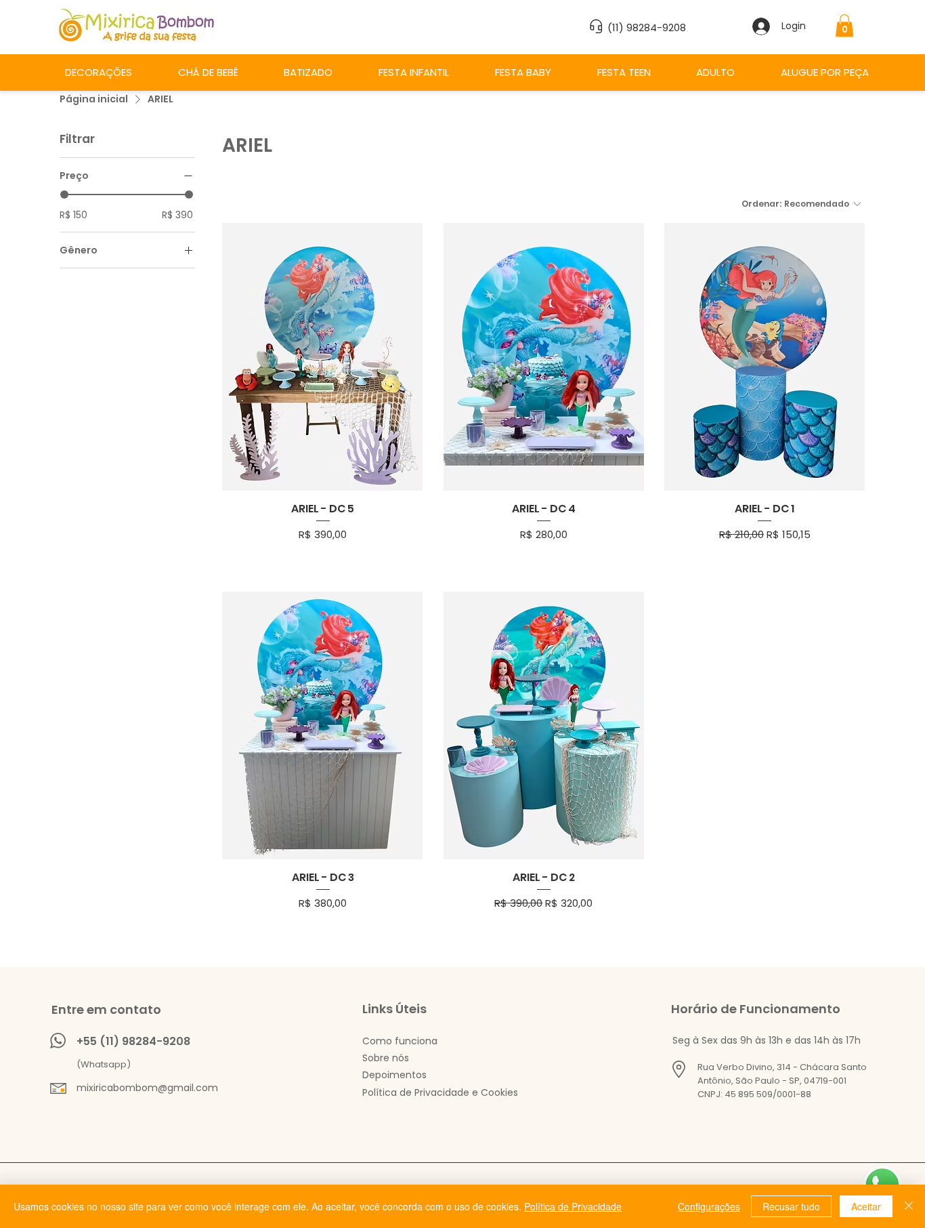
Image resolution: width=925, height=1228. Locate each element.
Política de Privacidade (573, 1206)
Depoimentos (394, 1075)
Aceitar (866, 1206)
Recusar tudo (791, 1206)
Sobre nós (385, 1058)
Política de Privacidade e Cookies (440, 1092)
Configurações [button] (709, 1206)
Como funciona (399, 1041)
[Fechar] (909, 1206)
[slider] (64, 194)
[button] (844, 25)
